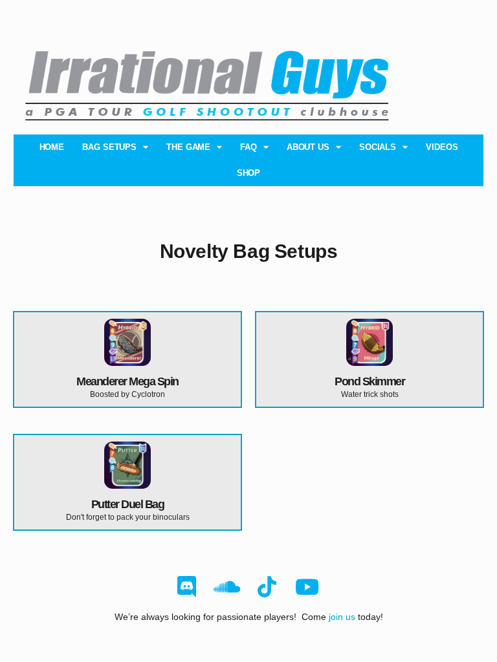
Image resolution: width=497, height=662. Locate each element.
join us (342, 617)
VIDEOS (442, 147)
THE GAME (188, 147)
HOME (52, 147)
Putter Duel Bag (127, 504)
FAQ (248, 147)
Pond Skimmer (369, 381)
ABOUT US (308, 147)
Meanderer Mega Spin (127, 381)
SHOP (249, 173)
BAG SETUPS (109, 147)
